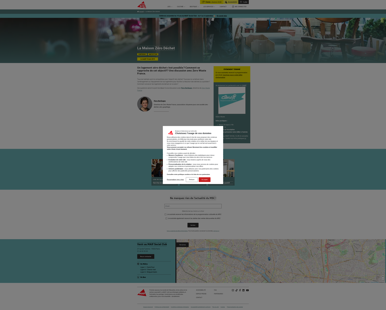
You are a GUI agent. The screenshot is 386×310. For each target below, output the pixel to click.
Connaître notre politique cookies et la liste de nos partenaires (188, 174)
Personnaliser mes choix (175, 179)
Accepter (205, 179)
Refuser (192, 179)
